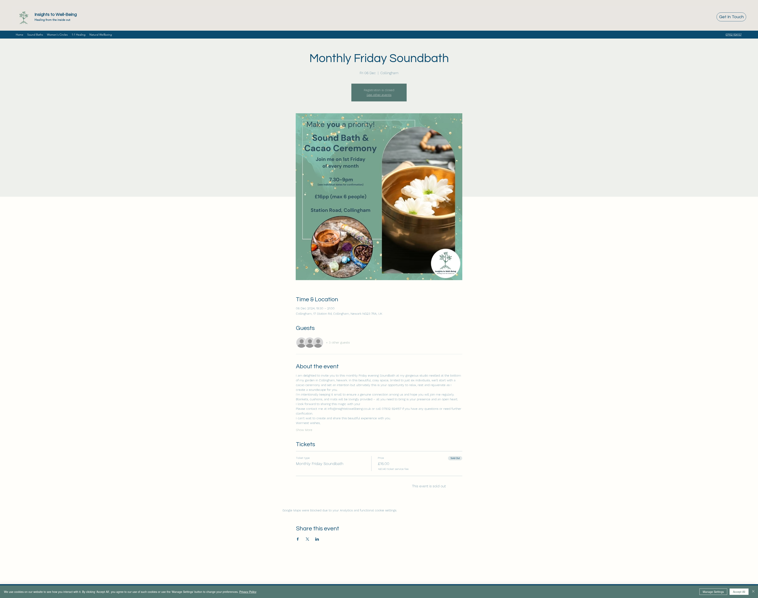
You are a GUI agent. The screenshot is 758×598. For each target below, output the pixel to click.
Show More (304, 430)
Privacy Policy (247, 592)
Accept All (739, 592)
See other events (379, 95)
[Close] (753, 592)
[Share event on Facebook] (298, 539)
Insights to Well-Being (56, 14)
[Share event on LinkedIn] (317, 539)
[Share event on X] (307, 539)
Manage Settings (713, 592)
